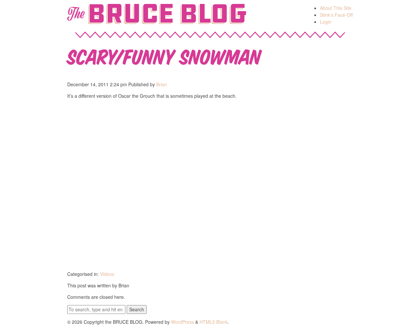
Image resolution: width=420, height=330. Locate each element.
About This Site (335, 8)
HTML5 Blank (214, 322)
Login (325, 21)
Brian (161, 84)
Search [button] (136, 309)
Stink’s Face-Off (336, 14)
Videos (107, 274)
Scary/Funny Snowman (164, 55)
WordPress (182, 322)
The (75, 14)
